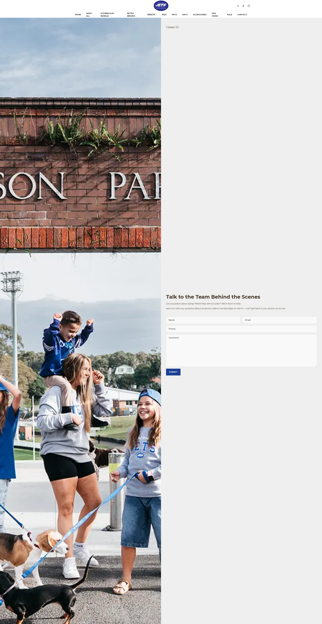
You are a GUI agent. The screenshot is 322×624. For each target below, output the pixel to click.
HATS (185, 14)
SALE (229, 14)
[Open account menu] (243, 6)
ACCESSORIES (200, 14)
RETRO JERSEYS (131, 14)
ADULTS (151, 14)
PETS (174, 14)
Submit (173, 372)
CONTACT (242, 14)
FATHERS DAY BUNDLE (107, 14)
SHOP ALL (89, 14)
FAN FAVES (215, 14)
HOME (78, 14)
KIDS (164, 14)
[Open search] (238, 6)
